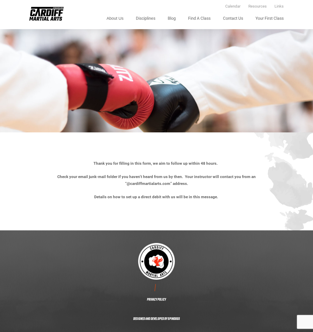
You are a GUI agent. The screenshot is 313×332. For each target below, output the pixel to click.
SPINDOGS (173, 319)
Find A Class (199, 18)
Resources (257, 6)
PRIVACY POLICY (156, 299)
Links (279, 6)
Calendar (233, 6)
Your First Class (269, 18)
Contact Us (233, 18)
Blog (172, 18)
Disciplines (145, 18)
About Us (115, 18)
